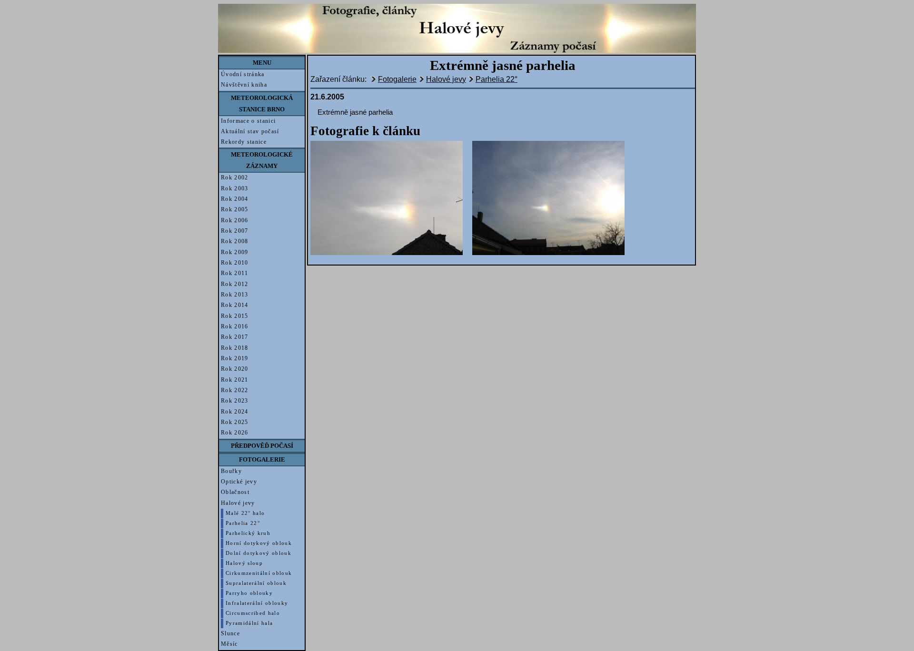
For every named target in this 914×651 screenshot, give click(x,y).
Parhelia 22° (243, 523)
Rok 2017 (234, 337)
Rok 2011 (234, 273)
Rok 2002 (234, 177)
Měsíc (229, 644)
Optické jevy (239, 481)
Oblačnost (235, 492)
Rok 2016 (234, 326)
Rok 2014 (234, 305)
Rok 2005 (234, 209)
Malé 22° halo (245, 513)
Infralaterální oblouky (257, 603)
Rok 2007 (234, 230)
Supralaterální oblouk (256, 583)
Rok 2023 (234, 400)
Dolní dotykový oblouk (258, 553)
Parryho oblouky (249, 593)
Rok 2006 (234, 220)
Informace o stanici (248, 121)
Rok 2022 (234, 390)
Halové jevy (238, 503)
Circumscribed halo (253, 613)
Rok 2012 (234, 284)
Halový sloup (244, 563)
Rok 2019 (234, 358)
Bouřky (231, 471)
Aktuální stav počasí (250, 131)
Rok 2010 (234, 262)
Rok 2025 (234, 422)
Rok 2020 (234, 368)
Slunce (230, 633)
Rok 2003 (234, 188)
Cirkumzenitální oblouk (259, 573)
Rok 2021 (234, 379)
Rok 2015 (234, 316)
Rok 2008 (234, 241)
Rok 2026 (234, 432)
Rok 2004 (234, 199)
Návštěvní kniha (244, 84)
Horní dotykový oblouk (259, 543)
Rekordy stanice (244, 141)
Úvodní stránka (243, 74)
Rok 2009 (234, 252)
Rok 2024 (234, 411)
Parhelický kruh (248, 533)
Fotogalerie (397, 79)
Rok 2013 (234, 294)
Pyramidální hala (249, 623)
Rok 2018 (234, 348)
